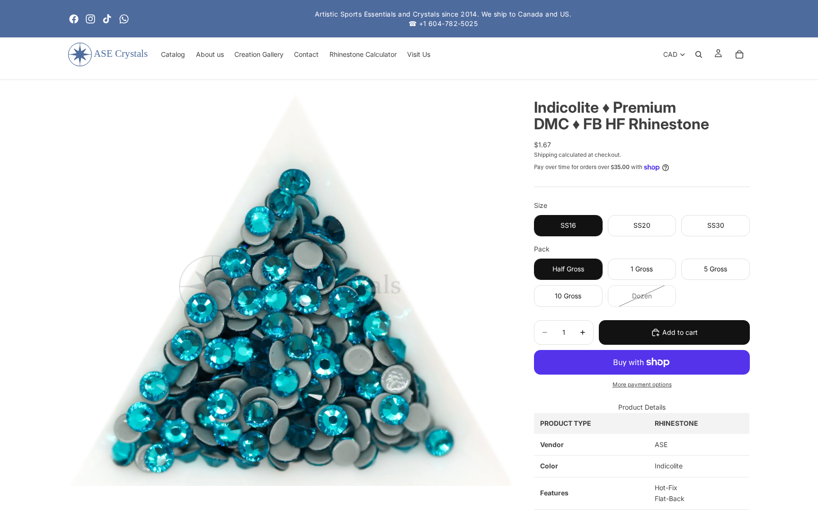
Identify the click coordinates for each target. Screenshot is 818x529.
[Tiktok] (107, 19)
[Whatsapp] (124, 19)
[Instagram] (90, 19)
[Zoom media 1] (289, 287)
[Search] (698, 54)
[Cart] (739, 54)
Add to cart (680, 332)
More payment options (642, 384)
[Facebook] (74, 19)
